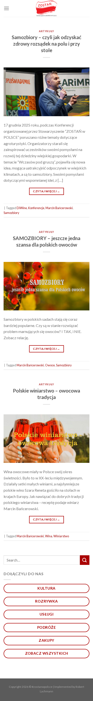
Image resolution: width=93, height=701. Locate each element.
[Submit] (84, 560)
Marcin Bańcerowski (59, 208)
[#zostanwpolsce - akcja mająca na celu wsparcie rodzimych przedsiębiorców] (46, 8)
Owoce (50, 365)
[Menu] (6, 8)
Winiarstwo (61, 536)
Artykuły (46, 31)
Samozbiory (11, 213)
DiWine (22, 208)
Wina (48, 536)
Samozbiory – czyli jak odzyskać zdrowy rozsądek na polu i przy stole (46, 43)
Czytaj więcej (46, 191)
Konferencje (36, 208)
